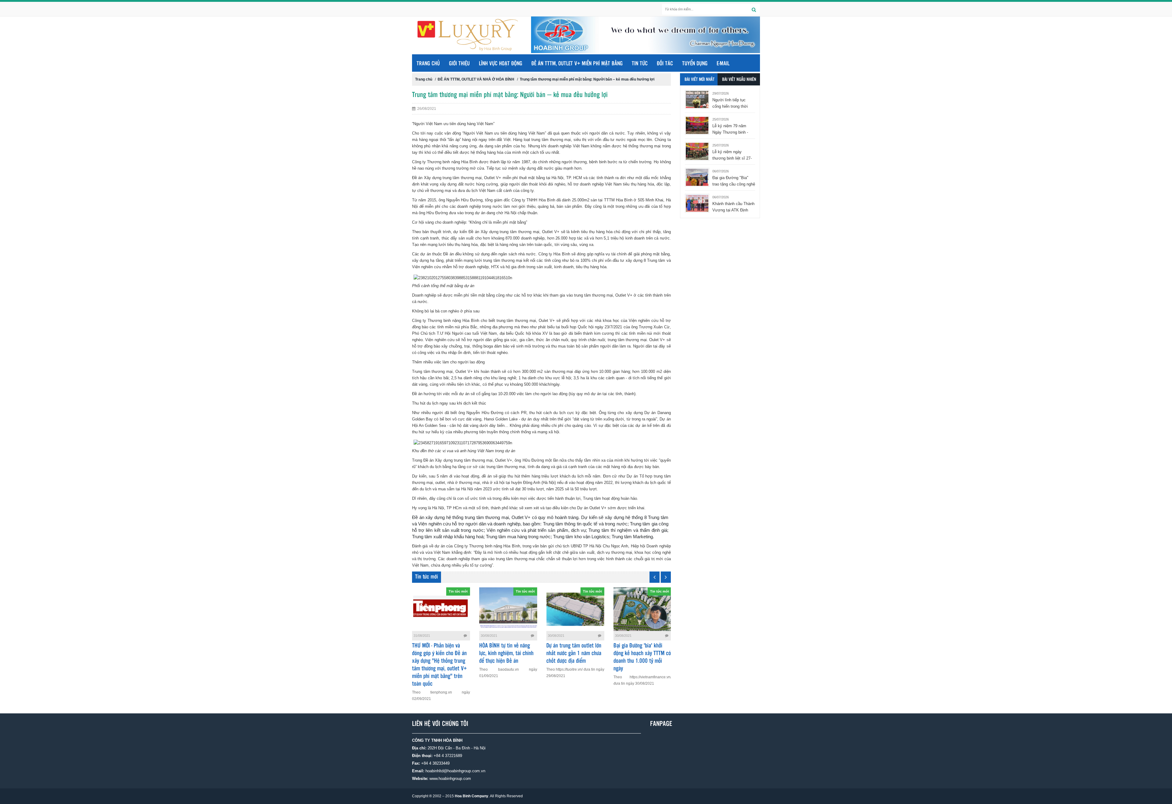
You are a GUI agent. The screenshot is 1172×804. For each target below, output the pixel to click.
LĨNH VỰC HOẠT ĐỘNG (500, 63)
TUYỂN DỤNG (694, 63)
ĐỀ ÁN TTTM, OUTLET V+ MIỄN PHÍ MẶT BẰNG (577, 63)
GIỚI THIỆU (459, 63)
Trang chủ (428, 63)
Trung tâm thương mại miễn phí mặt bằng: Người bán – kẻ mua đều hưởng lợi (587, 79)
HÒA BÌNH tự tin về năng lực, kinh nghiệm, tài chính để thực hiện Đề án (506, 653)
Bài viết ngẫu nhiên (739, 80)
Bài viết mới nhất (699, 80)
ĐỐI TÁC (665, 63)
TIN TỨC (640, 63)
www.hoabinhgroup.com (450, 778)
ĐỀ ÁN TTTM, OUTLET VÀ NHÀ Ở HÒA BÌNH (476, 79)
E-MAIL (723, 63)
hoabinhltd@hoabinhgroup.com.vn (455, 771)
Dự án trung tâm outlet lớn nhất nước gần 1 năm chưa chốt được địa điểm (573, 653)
